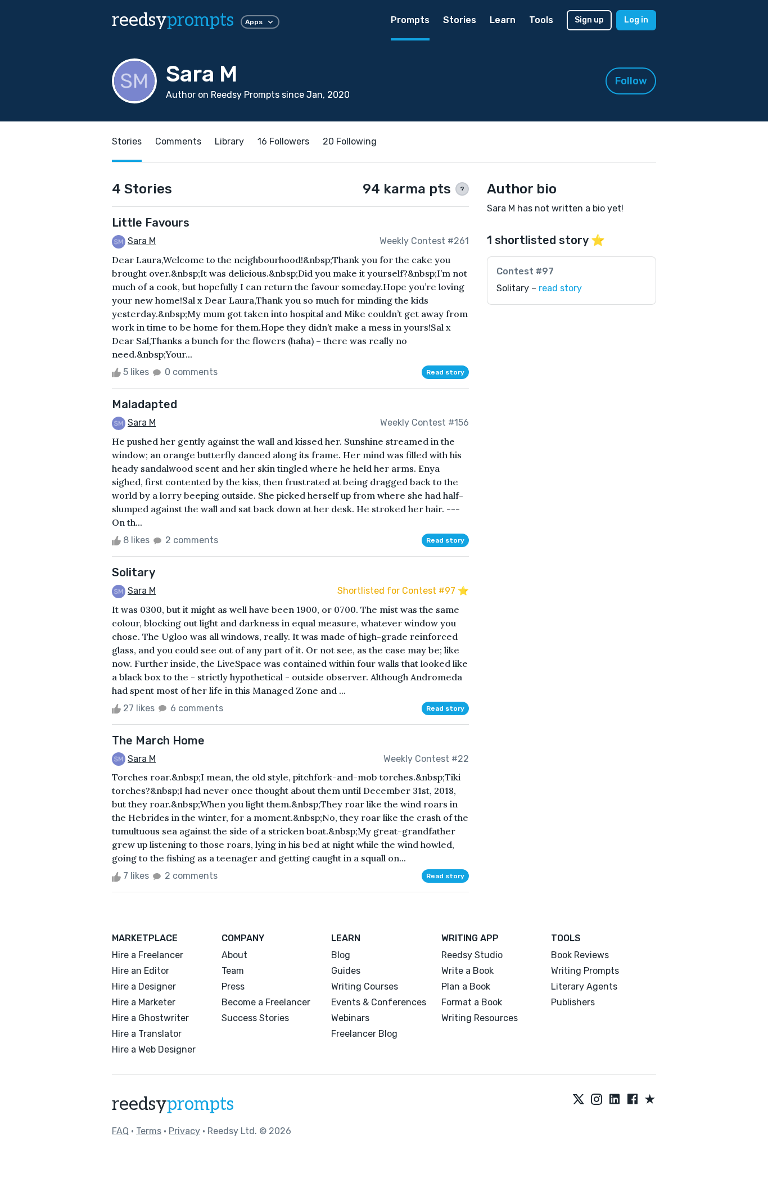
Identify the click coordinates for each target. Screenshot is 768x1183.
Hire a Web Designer (154, 1049)
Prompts (410, 20)
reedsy (173, 20)
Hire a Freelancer (147, 955)
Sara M (142, 241)
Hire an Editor (140, 970)
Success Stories (255, 1018)
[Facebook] (632, 1100)
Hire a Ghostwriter (150, 1018)
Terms (148, 1131)
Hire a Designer (144, 986)
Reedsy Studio (472, 955)
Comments (178, 141)
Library (229, 141)
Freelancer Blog (364, 1033)
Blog (340, 955)
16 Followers (283, 141)
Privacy (184, 1131)
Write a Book (467, 970)
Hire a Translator (147, 1033)
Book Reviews (580, 955)
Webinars (350, 1018)
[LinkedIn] (614, 1100)
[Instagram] (596, 1100)
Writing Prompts (585, 970)
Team (233, 970)
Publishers (573, 1002)
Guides (345, 970)
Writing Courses (364, 986)
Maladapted (144, 404)
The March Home (158, 740)
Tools (541, 20)
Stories (459, 20)
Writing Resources (479, 1018)
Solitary (133, 572)
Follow (631, 81)
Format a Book (471, 1002)
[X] (578, 1100)
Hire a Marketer (143, 1002)
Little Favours (150, 222)
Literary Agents (584, 986)
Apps (254, 22)
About (234, 955)
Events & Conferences (378, 1002)
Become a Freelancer (266, 1002)
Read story (445, 372)
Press (233, 986)
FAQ (120, 1131)
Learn (503, 20)
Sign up (589, 20)
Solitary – (539, 288)
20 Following (350, 141)
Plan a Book (465, 986)
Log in (636, 20)
